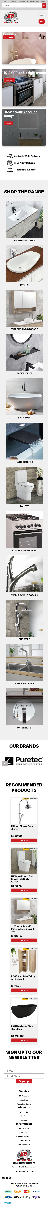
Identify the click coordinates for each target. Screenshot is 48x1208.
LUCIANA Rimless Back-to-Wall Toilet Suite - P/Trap (22, 879)
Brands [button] (5, 1)
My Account (24, 1096)
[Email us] (3, 1177)
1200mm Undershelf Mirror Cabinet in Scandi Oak (22, 929)
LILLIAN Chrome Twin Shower (22, 827)
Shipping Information (24, 1136)
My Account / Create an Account (36, 1)
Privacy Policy (24, 1132)
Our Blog (24, 1116)
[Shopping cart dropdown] (42, 21)
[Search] (44, 5)
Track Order (24, 1100)
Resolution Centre (24, 1104)
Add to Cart (24, 840)
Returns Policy (24, 1140)
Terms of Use (24, 1128)
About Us (13, 1)
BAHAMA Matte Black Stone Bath (22, 1027)
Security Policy (24, 1144)
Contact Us (22, 1)
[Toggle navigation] (42, 15)
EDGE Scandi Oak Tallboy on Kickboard (23, 977)
